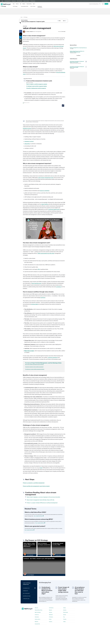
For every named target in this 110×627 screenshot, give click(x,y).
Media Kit (36, 621)
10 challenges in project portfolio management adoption (36, 86)
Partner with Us (37, 619)
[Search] (100, 4)
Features (17, 3)
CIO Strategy (15, 6)
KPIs (39, 269)
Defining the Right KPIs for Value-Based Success (78, 47)
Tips (20, 3)
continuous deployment (53, 209)
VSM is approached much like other (46, 253)
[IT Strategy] (6, 2)
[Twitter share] (20, 34)
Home (21, 17)
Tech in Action (32, 6)
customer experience (53, 357)
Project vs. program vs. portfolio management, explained (36, 84)
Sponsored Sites (29, 3)
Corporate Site (37, 623)
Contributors (51, 607)
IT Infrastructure (26, 598)
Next (64, 20)
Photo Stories (65, 612)
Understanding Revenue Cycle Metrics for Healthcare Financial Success (77, 51)
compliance (58, 286)
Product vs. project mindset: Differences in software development (42, 502)
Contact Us (37, 614)
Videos (64, 621)
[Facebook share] (20, 31)
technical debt (34, 304)
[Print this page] (20, 40)
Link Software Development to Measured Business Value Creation (77, 62)
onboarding (27, 143)
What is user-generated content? (35, 526)
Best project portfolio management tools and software (34, 364)
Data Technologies (26, 593)
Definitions (51, 614)
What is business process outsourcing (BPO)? (39, 519)
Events (50, 619)
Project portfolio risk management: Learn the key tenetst (36, 486)
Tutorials (64, 619)
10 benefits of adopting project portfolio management (36, 88)
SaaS (41, 467)
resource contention (44, 190)
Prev (60, 20)
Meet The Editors (38, 612)
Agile (42, 204)
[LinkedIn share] (20, 37)
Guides (64, 607)
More (33, 3)
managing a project (29, 141)
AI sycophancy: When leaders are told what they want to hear (80, 590)
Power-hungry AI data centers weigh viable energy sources (63, 589)
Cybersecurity (25, 590)
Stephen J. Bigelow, (30, 31)
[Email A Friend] (20, 42)
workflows (42, 297)
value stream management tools (45, 177)
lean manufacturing (36, 283)
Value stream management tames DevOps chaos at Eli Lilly (40, 499)
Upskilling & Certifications (40, 7)
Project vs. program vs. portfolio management (33, 482)
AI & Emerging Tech (45, 582)
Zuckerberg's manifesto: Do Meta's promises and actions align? (47, 590)
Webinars (23, 3)
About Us (36, 607)
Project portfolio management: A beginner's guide (33, 21)
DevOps (46, 204)
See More (78, 55)
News (14, 3)
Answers (50, 612)
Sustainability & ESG (24, 6)
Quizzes (64, 614)
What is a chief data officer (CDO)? (35, 512)
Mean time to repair (29, 350)
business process (27, 128)
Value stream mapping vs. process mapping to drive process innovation (43, 497)
